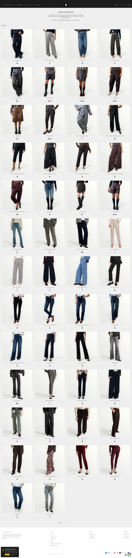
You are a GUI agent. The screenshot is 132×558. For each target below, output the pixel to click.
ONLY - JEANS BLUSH (50, 211)
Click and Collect (53, 538)
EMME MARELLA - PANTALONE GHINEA (82, 249)
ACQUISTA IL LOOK (8, 5)
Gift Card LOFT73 (53, 536)
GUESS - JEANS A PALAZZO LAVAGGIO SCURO (17, 362)
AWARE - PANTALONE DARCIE (50, 60)
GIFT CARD (38, 5)
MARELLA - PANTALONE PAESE (82, 476)
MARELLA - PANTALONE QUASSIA (114, 438)
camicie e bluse (62, 20)
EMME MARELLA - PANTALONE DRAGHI (17, 438)
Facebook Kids (92, 538)
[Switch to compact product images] (5, 25)
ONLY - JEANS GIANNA (82, 60)
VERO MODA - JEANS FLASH (50, 514)
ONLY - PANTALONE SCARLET (17, 60)
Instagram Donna (127, 534)
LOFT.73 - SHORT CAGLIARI (115, 211)
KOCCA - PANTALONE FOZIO (17, 287)
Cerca (51, 534)
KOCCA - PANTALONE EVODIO (50, 287)
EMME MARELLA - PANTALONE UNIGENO (49, 476)
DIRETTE (26, 5)
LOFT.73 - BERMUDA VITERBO (17, 135)
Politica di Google (14, 552)
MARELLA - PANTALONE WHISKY (114, 476)
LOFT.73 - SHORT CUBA (50, 98)
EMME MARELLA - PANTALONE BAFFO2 (114, 400)
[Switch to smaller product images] (3, 25)
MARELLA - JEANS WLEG (114, 362)
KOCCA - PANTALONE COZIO (115, 249)
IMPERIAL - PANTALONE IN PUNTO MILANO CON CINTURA (17, 211)
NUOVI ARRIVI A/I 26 (20, 5)
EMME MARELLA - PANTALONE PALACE (17, 476)
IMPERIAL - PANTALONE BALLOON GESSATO (82, 135)
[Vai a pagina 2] (72, 522)
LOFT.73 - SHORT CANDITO (82, 98)
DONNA (30, 5)
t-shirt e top (68, 20)
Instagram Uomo (126, 536)
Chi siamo (52, 541)
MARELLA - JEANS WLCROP (17, 400)
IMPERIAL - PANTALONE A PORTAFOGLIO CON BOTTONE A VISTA (115, 135)
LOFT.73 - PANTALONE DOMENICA (115, 60)
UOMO (34, 5)
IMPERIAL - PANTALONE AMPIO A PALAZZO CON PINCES (115, 173)
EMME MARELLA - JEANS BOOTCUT (82, 400)
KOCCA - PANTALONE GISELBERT (82, 287)
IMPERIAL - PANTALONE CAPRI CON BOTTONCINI (17, 173)
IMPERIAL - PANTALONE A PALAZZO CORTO (50, 173)
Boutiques (52, 539)
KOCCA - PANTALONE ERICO (115, 287)
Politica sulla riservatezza (8, 552)
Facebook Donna (93, 534)
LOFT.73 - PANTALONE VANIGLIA (17, 98)
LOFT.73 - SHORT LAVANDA (82, 211)
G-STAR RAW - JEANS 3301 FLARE (17, 249)
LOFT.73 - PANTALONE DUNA (50, 135)
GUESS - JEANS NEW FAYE (49, 362)
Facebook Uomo (92, 536)
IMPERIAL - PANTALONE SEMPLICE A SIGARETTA (82, 173)
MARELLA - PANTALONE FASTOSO (49, 438)
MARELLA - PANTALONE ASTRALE (82, 438)
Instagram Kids (126, 538)
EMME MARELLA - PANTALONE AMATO (49, 249)
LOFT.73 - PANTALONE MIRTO (115, 98)
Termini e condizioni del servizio (55, 543)
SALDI (14, 5)
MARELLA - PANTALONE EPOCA (49, 400)
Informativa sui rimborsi (54, 545)
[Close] (18, 547)
